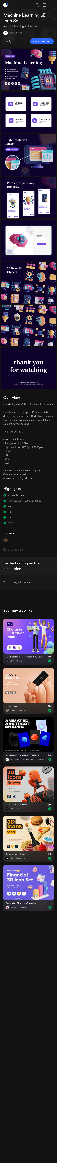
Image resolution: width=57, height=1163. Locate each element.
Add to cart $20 (41, 41)
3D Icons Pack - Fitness (16, 804)
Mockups (22, 710)
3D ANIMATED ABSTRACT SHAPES (22, 755)
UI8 (11, 661)
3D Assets (19, 661)
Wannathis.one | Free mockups (21, 760)
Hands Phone (11, 706)
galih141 (13, 710)
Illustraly (13, 907)
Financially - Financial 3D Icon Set (21, 903)
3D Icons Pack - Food (15, 854)
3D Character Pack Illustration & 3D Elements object (25, 656)
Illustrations (20, 858)
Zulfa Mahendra (15, 33)
